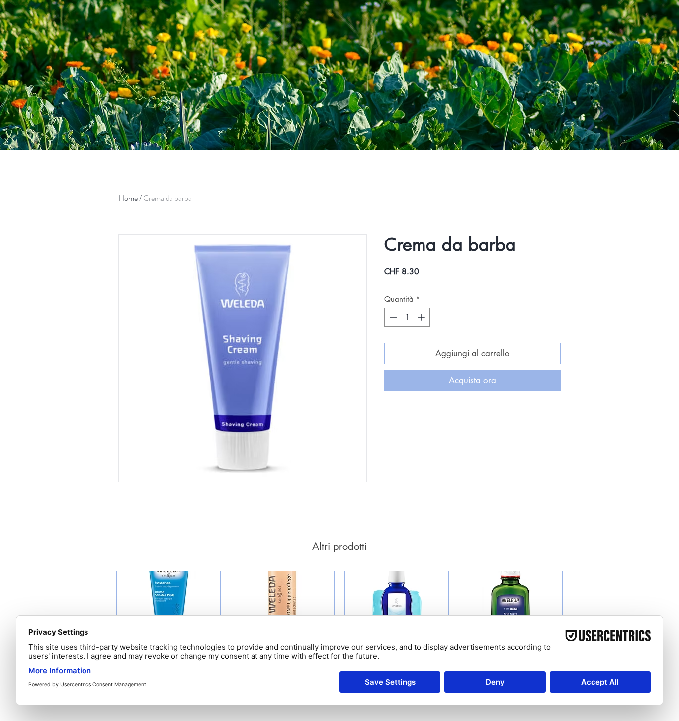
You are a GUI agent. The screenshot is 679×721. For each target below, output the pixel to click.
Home (128, 198)
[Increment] (422, 317)
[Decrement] (392, 317)
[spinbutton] (407, 317)
